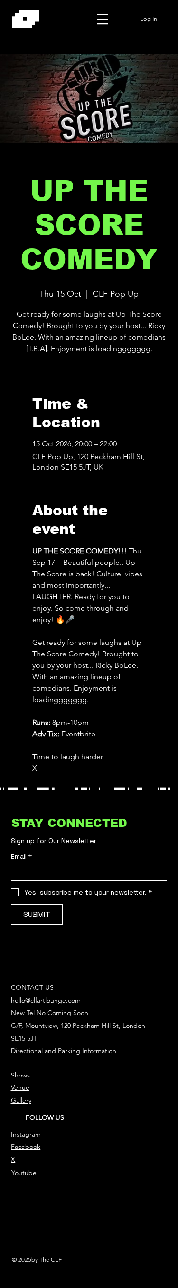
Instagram (26, 1134)
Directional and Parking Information (63, 1050)
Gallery (21, 1100)
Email (21, 857)
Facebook (25, 1146)
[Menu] (102, 19)
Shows (20, 1075)
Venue (20, 1087)
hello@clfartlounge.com (46, 1000)
